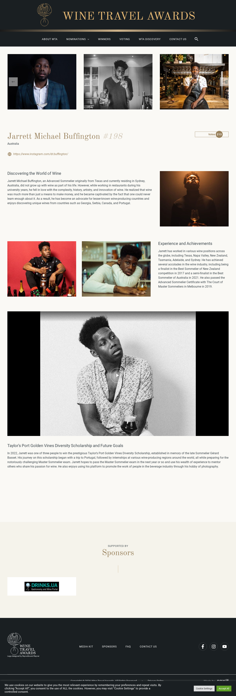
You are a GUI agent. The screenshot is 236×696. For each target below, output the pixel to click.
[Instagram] (214, 646)
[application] (87, 39)
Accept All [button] (224, 688)
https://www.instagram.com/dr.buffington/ (40, 154)
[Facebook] (203, 646)
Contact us (177, 39)
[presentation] (13, 81)
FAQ (128, 646)
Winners (104, 39)
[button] (197, 39)
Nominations (76, 39)
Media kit (86, 646)
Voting (124, 39)
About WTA (50, 39)
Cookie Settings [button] (204, 688)
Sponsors (109, 646)
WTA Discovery (150, 39)
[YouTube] (225, 646)
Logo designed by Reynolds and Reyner (23, 656)
